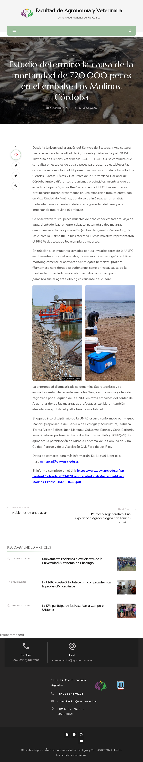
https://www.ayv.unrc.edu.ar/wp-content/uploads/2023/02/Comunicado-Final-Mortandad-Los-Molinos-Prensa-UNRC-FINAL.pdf (78, 476)
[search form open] (130, 31)
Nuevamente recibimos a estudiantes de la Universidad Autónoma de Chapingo (72, 561)
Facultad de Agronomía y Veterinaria (79, 10)
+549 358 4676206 (70, 694)
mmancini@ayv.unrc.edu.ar (59, 461)
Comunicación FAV (59, 107)
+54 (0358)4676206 (26, 660)
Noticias (71, 55)
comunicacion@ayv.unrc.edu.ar (72, 660)
